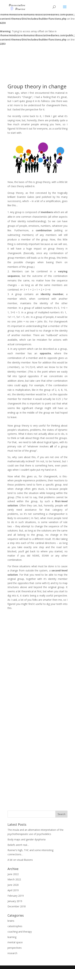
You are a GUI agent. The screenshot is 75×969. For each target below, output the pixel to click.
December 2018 (17, 906)
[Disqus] (38, 668)
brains (11, 920)
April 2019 (13, 890)
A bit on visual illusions (20, 859)
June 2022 (13, 874)
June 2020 (13, 884)
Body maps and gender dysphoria (27, 839)
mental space (15, 942)
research (12, 953)
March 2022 (14, 879)
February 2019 (16, 895)
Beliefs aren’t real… (18, 845)
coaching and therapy (20, 931)
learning (12, 937)
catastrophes (15, 926)
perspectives (15, 947)
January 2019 (15, 901)
